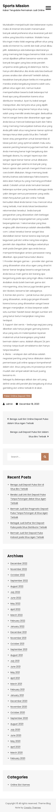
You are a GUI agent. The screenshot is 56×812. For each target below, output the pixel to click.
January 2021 (17, 695)
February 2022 (17, 620)
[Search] (45, 457)
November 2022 (18, 569)
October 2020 (17, 712)
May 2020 (15, 741)
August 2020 (16, 723)
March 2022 (16, 615)
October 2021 (17, 643)
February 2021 (17, 689)
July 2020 (15, 729)
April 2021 (15, 678)
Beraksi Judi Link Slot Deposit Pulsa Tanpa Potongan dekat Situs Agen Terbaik (28, 499)
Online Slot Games (20, 784)
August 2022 (16, 586)
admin (9, 403)
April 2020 (15, 746)
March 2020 (16, 752)
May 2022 (15, 603)
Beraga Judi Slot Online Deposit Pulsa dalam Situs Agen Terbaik (27, 421)
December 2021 (18, 632)
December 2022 (18, 563)
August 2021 (16, 655)
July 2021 (14, 660)
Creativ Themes (32, 807)
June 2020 (15, 735)
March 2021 (16, 683)
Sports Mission (16, 5)
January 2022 (17, 626)
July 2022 (15, 592)
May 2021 (15, 672)
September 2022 (19, 580)
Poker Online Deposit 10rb (17, 395)
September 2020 (19, 718)
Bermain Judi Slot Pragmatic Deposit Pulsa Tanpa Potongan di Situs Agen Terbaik (29, 513)
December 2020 (18, 700)
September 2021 (18, 649)
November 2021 (18, 637)
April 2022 (15, 609)
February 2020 (17, 758)
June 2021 (15, 666)
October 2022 (17, 574)
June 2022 (15, 597)
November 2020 (18, 706)
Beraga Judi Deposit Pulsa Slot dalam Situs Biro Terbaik (29, 434)
